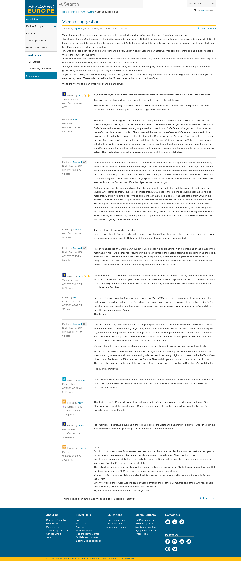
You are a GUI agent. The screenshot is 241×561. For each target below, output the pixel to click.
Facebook (168, 541)
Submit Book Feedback (88, 540)
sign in (204, 10)
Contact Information (56, 520)
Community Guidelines (40, 68)
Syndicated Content (145, 527)
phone (175, 521)
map (182, 521)
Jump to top (209, 498)
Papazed (78, 28)
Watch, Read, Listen (36, 47)
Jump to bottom (208, 28)
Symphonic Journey (145, 530)
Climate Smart (53, 533)
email (168, 521)
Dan (75, 297)
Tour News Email (114, 523)
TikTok (189, 541)
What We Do (52, 523)
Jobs (48, 537)
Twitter (175, 549)
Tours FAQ (81, 523)
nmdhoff (77, 229)
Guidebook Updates (87, 537)
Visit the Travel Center (87, 533)
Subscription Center (116, 527)
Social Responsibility (57, 530)
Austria (90, 11)
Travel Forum (78, 11)
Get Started (34, 61)
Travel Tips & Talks (36, 40)
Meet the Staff (53, 527)
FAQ (78, 520)
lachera (81, 380)
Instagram (175, 541)
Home (65, 11)
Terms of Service (109, 558)
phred (81, 425)
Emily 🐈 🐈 (84, 95)
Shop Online (32, 75)
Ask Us (80, 527)
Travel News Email (115, 520)
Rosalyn (82, 448)
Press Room (141, 533)
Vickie (76, 119)
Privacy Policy (127, 558)
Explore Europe (34, 26)
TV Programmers (144, 520)
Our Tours (31, 33)
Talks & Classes (84, 530)
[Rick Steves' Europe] (41, 8)
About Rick (32, 19)
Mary (80, 402)
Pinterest (168, 549)
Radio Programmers (146, 523)
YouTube (182, 541)
